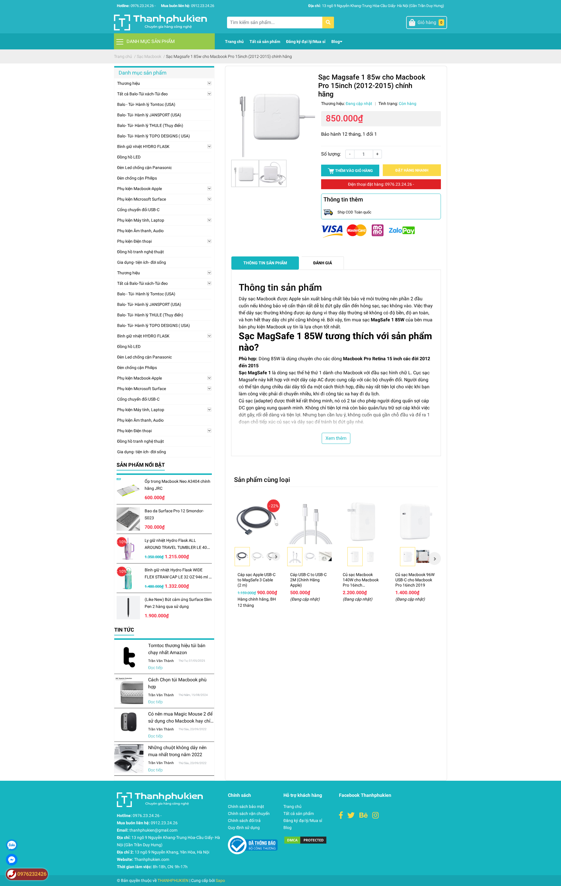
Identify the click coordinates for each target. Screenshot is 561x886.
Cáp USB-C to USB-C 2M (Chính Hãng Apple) (308, 579)
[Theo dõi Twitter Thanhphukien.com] (351, 815)
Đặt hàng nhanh (411, 170)
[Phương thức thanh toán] (368, 231)
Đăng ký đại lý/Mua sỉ (302, 820)
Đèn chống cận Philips (137, 178)
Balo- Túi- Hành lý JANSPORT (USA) (149, 115)
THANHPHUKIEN (172, 880)
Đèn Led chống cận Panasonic (144, 167)
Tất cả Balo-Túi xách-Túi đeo (142, 94)
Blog (287, 827)
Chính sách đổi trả (244, 820)
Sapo (220, 880)
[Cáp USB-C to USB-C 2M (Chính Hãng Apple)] (310, 521)
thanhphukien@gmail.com (153, 830)
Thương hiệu (128, 83)
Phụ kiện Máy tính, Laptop (140, 220)
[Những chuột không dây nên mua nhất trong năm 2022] (128, 758)
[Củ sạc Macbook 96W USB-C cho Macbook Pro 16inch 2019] (415, 521)
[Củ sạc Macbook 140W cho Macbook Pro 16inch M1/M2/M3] (362, 521)
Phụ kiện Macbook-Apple (139, 188)
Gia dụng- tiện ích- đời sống (141, 262)
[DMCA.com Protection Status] (305, 839)
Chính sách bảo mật (246, 806)
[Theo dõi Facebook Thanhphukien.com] (341, 815)
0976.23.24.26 (142, 6)
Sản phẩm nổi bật (141, 465)
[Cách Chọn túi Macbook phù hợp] (128, 691)
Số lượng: (331, 154)
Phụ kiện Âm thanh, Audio (140, 230)
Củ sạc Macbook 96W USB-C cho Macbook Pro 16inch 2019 (414, 579)
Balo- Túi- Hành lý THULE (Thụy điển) (150, 125)
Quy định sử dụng (244, 827)
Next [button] (275, 556)
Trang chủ (292, 806)
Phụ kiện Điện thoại (134, 241)
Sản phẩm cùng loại (262, 479)
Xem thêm (336, 438)
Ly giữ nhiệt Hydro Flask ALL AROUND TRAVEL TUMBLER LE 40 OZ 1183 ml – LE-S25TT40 (176, 547)
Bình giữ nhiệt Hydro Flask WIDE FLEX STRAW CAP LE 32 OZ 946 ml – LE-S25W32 (178, 577)
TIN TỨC (124, 630)
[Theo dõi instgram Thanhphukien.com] (375, 815)
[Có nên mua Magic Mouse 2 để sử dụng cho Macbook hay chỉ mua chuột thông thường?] (128, 722)
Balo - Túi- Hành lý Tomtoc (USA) (146, 104)
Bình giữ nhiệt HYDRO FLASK (143, 146)
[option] (257, 558)
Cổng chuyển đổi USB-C (138, 209)
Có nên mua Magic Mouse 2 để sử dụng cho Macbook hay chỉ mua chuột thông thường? (180, 721)
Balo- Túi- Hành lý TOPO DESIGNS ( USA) (153, 136)
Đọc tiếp (155, 667)
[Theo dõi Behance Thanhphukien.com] (363, 815)
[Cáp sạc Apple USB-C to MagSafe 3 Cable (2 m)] (257, 521)
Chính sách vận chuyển (249, 813)
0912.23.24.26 (202, 6)
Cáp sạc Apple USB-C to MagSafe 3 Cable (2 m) (257, 579)
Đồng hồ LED (129, 157)
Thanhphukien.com (151, 859)
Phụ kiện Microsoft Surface (141, 199)
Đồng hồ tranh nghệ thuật (140, 251)
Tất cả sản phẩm (298, 813)
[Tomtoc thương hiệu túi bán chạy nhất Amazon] (128, 656)
